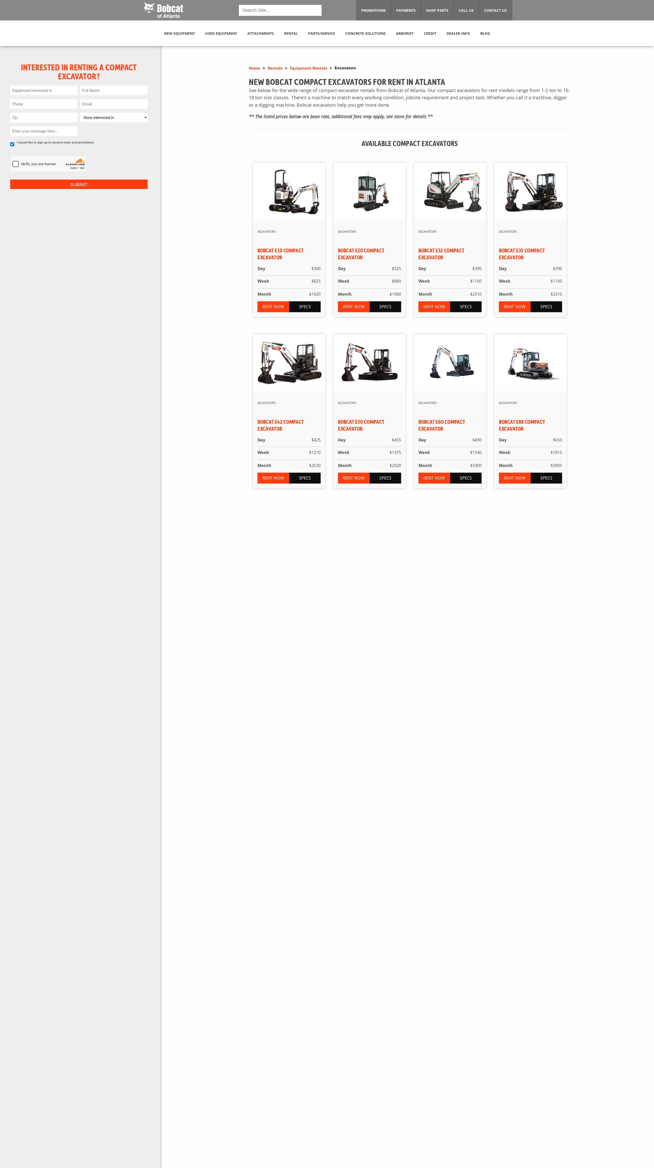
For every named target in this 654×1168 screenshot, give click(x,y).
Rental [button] (291, 33)
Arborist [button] (405, 33)
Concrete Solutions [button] (365, 33)
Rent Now (273, 306)
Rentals (275, 68)
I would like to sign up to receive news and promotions (55, 142)
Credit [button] (430, 33)
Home (254, 68)
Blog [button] (485, 33)
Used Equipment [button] (221, 33)
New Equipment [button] (179, 33)
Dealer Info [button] (458, 33)
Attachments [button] (260, 33)
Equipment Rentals (308, 68)
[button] (163, 10)
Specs (305, 306)
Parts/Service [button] (321, 33)
